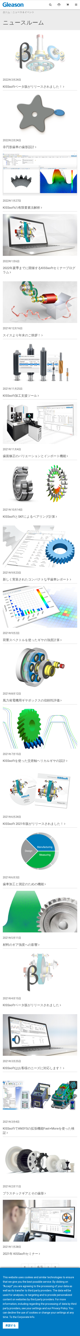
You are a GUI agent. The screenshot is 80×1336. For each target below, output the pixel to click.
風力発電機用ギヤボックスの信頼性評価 (31, 700)
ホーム (6, 12)
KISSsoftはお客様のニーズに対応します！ (33, 1068)
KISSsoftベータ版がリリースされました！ (33, 86)
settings (61, 1312)
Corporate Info (25, 1317)
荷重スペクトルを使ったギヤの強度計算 (31, 640)
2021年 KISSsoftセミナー (21, 1254)
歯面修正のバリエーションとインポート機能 (35, 456)
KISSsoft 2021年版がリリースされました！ (33, 824)
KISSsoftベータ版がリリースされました (31, 1005)
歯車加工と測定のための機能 (24, 884)
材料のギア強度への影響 (20, 945)
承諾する (10, 1325)
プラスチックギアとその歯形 (24, 1193)
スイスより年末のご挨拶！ (22, 335)
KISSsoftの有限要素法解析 (22, 207)
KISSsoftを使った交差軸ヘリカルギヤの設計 (34, 761)
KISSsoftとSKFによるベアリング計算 (29, 516)
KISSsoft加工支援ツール (20, 395)
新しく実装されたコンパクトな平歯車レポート (36, 579)
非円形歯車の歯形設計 (19, 147)
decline (12, 1312)
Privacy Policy (60, 1308)
